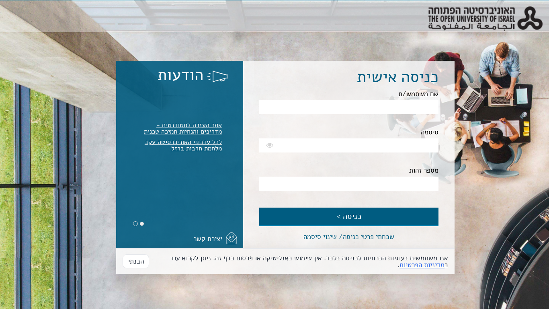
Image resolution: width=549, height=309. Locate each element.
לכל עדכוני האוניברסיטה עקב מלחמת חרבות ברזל (183, 145)
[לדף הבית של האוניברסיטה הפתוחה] (485, 10)
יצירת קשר (207, 238)
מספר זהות (423, 170)
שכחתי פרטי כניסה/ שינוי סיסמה (348, 236)
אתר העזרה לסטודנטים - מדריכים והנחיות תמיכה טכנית (183, 128)
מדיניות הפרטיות (422, 265)
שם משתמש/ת (418, 94)
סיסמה (429, 132)
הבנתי (136, 261)
